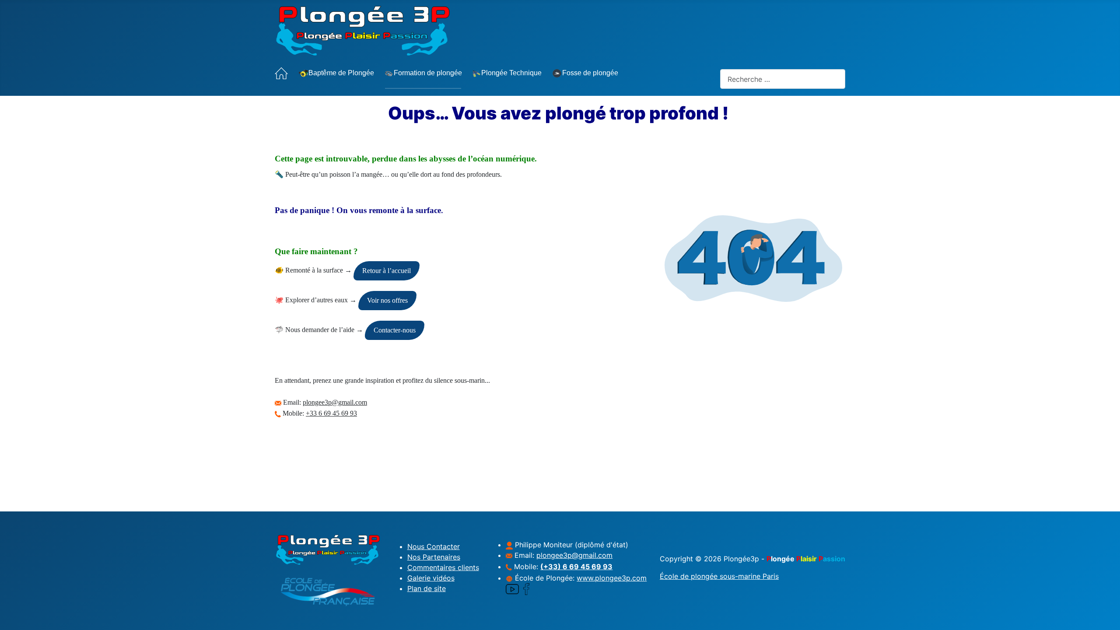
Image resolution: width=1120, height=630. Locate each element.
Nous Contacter (433, 546)
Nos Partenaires (433, 557)
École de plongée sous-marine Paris (719, 576)
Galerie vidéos (431, 578)
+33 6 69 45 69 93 (331, 413)
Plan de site (426, 588)
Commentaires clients (443, 567)
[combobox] (782, 79)
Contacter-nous (395, 330)
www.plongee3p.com (612, 578)
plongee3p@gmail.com (335, 402)
